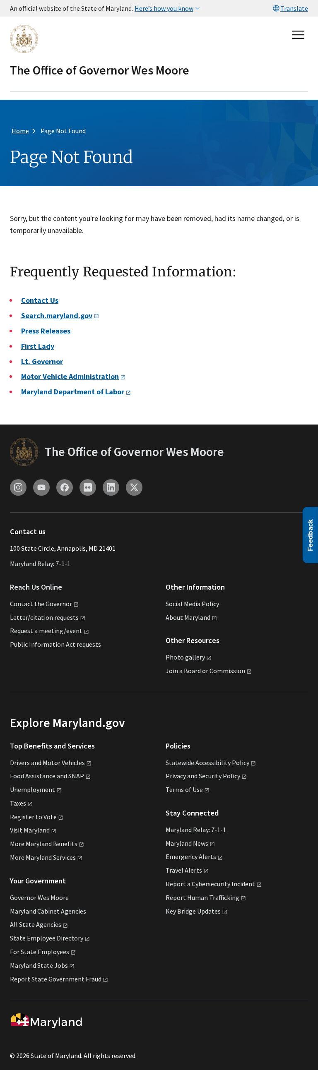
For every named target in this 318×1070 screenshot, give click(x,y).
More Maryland (43, 844)
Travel (184, 870)
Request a (46, 630)
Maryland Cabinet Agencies (48, 911)
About (188, 617)
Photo (185, 657)
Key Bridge (193, 911)
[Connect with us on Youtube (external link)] (41, 487)
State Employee (46, 938)
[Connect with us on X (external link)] (134, 487)
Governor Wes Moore (39, 897)
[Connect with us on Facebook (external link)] (64, 487)
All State (35, 924)
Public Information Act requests (55, 644)
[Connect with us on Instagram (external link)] (18, 487)
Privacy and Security (203, 776)
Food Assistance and (47, 776)
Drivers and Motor (47, 762)
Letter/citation (44, 617)
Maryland (187, 843)
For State (39, 952)
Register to (33, 817)
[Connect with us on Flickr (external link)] (88, 487)
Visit (30, 830)
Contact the (41, 604)
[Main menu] (298, 35)
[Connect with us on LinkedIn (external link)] (111, 487)
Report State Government (55, 979)
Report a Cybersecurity (210, 884)
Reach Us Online (36, 587)
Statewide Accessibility (207, 762)
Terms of (184, 789)
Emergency (191, 856)
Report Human (202, 897)
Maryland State (39, 965)
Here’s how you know (164, 8)
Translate (294, 8)
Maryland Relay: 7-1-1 (40, 563)
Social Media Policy (192, 604)
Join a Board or (205, 671)
